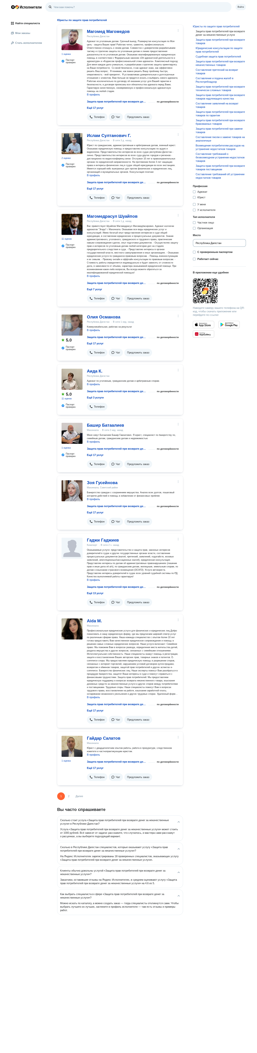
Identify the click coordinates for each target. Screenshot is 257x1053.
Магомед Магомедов (108, 31)
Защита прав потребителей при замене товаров (219, 130)
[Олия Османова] (72, 325)
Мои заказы (22, 33)
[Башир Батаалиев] (72, 433)
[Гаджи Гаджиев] (72, 548)
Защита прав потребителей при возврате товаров (220, 41)
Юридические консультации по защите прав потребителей (219, 50)
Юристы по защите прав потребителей (216, 26)
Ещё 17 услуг (95, 107)
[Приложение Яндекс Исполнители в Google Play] (229, 324)
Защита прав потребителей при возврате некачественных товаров (220, 63)
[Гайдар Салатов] (72, 746)
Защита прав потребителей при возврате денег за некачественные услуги (117, 101)
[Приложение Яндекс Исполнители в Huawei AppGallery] (203, 334)
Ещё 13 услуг (95, 593)
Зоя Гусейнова (102, 482)
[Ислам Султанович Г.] (72, 143)
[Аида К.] (72, 379)
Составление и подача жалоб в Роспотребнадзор (214, 80)
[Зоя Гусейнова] (72, 490)
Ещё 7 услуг (94, 289)
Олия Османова (103, 317)
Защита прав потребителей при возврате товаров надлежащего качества (220, 97)
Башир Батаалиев (105, 425)
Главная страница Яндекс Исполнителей (26, 7)
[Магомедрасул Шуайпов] (72, 224)
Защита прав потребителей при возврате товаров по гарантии (220, 113)
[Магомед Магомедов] (72, 39)
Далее (79, 796)
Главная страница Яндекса (13, 7)
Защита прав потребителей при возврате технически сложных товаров (220, 88)
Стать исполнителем (28, 42)
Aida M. (94, 620)
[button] (97, 117)
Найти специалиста (27, 23)
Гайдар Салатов (103, 738)
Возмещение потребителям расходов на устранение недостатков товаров (220, 147)
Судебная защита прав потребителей (218, 56)
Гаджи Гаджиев (103, 540)
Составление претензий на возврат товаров (217, 71)
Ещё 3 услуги (95, 397)
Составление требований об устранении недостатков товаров (220, 176)
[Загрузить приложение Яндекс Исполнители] (219, 290)
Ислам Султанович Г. (109, 135)
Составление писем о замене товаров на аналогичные (220, 139)
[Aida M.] (72, 628)
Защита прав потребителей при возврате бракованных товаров (220, 122)
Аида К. (94, 371)
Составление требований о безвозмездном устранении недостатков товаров (220, 157)
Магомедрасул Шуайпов (112, 216)
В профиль (93, 94)
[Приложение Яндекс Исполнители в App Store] (203, 324)
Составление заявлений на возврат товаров (217, 105)
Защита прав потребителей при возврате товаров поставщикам (220, 167)
